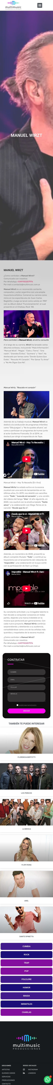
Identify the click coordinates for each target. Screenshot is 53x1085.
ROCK (26, 954)
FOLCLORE (27, 979)
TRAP (26, 963)
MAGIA (26, 996)
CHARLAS (26, 1012)
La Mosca (26, 829)
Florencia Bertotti (26, 757)
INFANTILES (26, 1004)
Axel (26, 901)
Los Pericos (26, 793)
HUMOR (26, 987)
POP (26, 971)
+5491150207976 (25, 281)
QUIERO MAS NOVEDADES (27, 705)
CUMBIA (26, 946)
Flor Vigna (26, 865)
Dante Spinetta (26, 936)
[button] (39, 5)
